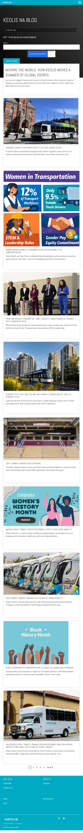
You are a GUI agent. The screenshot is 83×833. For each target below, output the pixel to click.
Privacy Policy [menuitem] (18, 823)
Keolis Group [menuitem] (48, 799)
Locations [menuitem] (7, 783)
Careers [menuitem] (46, 783)
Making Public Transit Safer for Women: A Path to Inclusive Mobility (39, 529)
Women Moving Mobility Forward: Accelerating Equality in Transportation (34, 251)
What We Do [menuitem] (7, 779)
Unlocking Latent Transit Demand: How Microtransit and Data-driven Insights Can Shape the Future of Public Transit (39, 745)
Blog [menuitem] (5, 803)
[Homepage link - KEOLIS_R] (11, 820)
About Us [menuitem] (46, 779)
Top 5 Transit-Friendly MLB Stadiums (23, 463)
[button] (79, 2)
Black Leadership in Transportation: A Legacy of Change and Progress (39, 667)
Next (49, 767)
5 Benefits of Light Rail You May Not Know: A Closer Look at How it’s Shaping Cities (38, 395)
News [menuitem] (5, 799)
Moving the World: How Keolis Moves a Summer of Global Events (38, 73)
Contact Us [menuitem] (7, 788)
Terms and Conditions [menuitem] (8, 823)
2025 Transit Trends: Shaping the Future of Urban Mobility (34, 598)
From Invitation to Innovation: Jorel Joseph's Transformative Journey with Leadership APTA (40, 320)
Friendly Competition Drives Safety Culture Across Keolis (34, 147)
